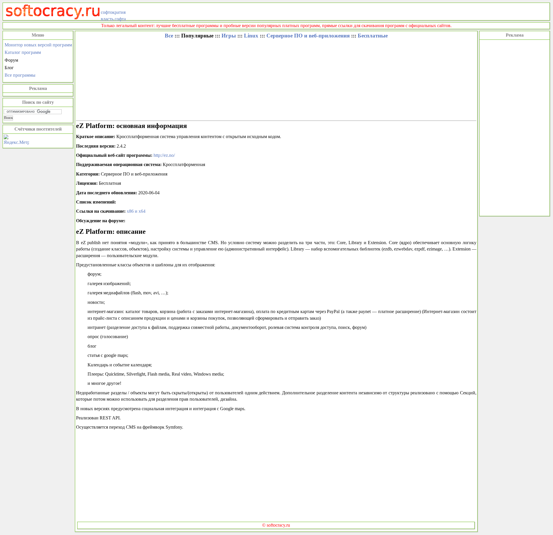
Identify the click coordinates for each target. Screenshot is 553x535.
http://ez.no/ (164, 155)
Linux (251, 36)
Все (169, 36)
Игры (228, 36)
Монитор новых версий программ (38, 44)
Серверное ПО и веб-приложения (308, 36)
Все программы (20, 75)
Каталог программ (23, 52)
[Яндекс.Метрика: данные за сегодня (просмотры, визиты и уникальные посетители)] (16, 140)
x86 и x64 (136, 211)
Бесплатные (373, 36)
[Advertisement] (514, 127)
